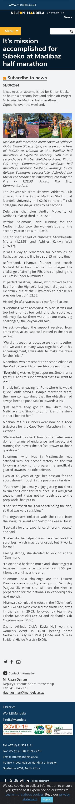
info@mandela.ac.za (25, 757)
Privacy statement (40, 780)
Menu (9, 31)
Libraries (9, 707)
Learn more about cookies (25, 794)
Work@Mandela (14, 713)
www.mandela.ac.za (22, 5)
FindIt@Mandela (14, 720)
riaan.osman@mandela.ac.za (23, 692)
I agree (47, 799)
